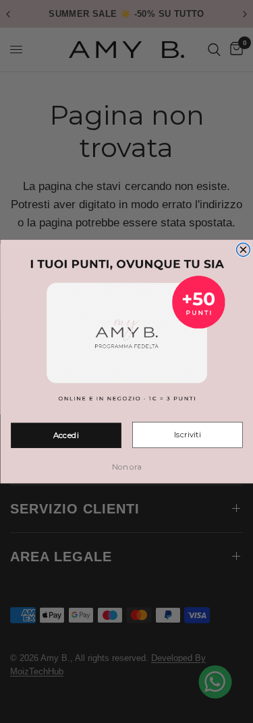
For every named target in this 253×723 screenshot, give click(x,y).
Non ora (127, 467)
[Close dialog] (243, 250)
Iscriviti (187, 435)
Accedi (65, 435)
